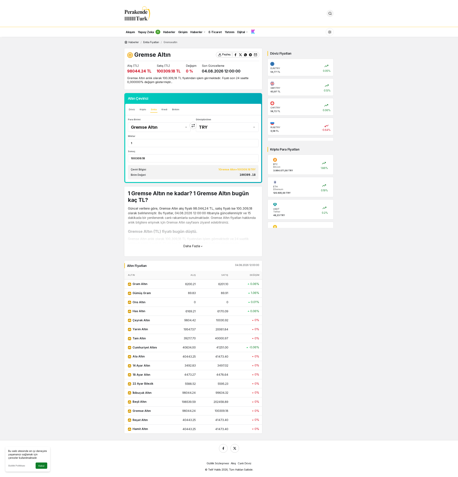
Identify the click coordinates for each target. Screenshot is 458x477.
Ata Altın (139, 356)
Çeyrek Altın (141, 320)
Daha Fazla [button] (191, 246)
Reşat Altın (140, 420)
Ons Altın (139, 302)
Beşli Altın (140, 401)
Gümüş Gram (142, 293)
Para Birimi (134, 119)
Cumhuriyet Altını (145, 347)
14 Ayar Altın (141, 365)
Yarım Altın (140, 329)
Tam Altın (139, 338)
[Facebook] (223, 448)
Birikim (175, 109)
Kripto (143, 109)
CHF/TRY (275, 107)
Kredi (164, 109)
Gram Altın (140, 284)
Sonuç (131, 151)
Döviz (132, 109)
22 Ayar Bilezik (143, 383)
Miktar (131, 136)
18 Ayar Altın (141, 374)
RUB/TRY (275, 127)
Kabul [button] (41, 465)
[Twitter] (234, 448)
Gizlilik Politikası (16, 465)
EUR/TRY (275, 68)
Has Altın (139, 311)
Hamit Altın (140, 429)
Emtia (154, 109)
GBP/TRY (275, 88)
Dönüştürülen (203, 119)
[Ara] (330, 13)
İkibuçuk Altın (142, 392)
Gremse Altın (142, 411)
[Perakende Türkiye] (137, 13)
